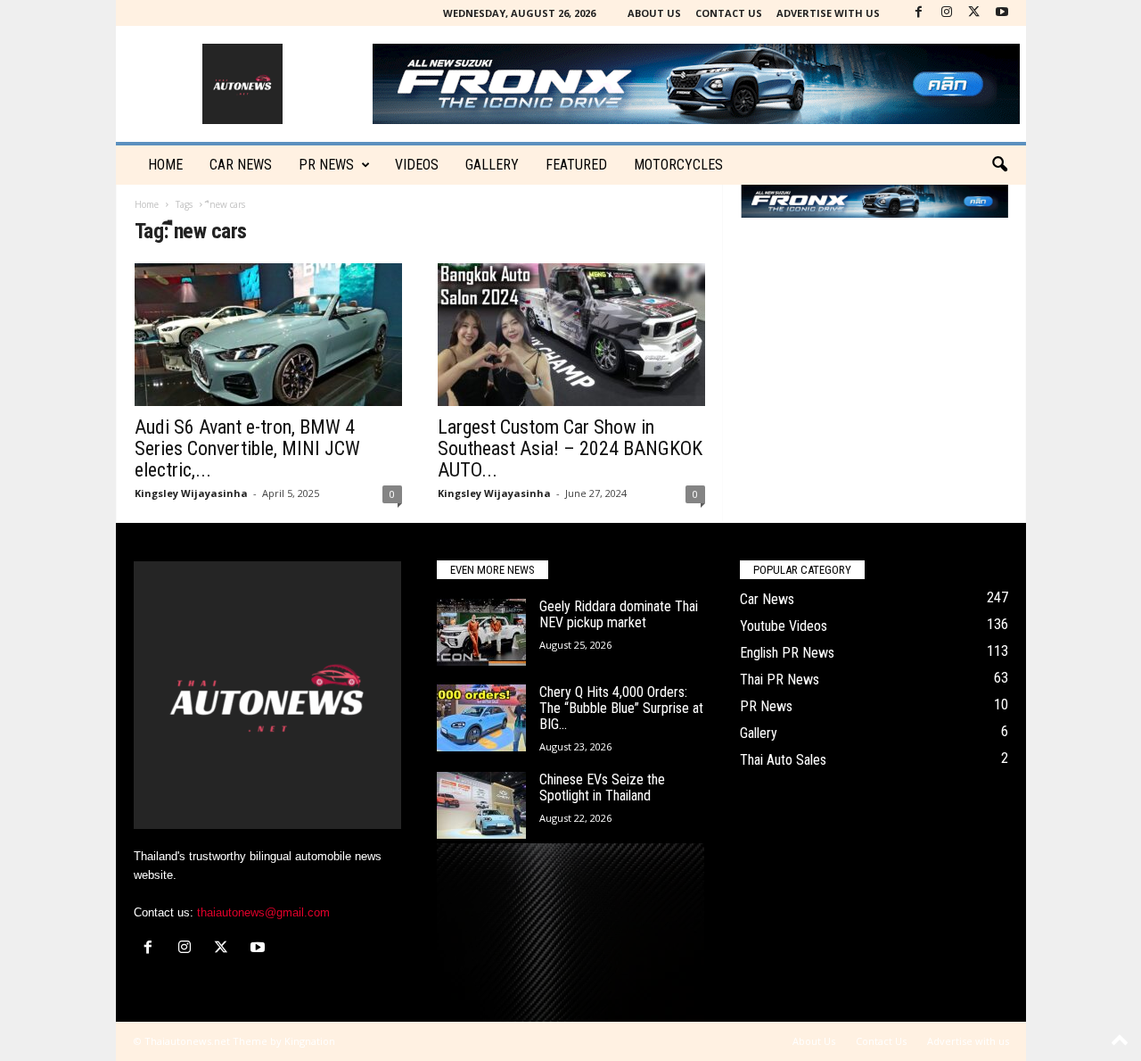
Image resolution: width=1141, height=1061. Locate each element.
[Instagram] (946, 13)
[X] (974, 13)
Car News (767, 599)
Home (165, 164)
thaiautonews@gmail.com (263, 912)
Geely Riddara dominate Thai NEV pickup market (618, 614)
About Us (654, 13)
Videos (417, 164)
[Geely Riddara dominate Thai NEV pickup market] (481, 632)
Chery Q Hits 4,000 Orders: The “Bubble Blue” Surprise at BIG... (621, 708)
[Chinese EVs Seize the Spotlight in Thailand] (481, 805)
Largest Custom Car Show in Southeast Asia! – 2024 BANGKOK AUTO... (570, 448)
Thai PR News (779, 679)
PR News (326, 164)
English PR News (787, 652)
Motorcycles (678, 164)
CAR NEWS (240, 164)
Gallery (492, 164)
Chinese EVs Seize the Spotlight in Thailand (602, 787)
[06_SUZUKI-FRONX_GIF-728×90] (874, 201)
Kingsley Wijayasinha (191, 493)
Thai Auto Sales (783, 759)
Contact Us (728, 13)
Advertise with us (828, 13)
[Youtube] (1002, 13)
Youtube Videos (783, 626)
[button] (999, 165)
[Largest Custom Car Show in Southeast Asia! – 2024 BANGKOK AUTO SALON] (571, 334)
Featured (576, 164)
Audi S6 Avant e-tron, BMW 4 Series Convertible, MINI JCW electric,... (247, 448)
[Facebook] (919, 13)
